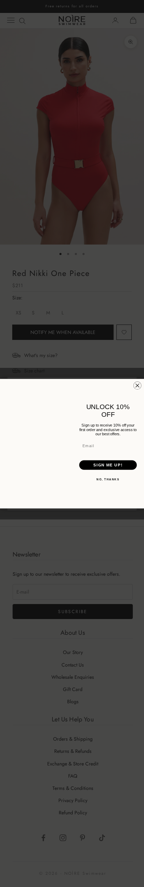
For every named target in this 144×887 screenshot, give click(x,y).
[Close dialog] (137, 385)
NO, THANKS (107, 479)
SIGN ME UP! (107, 465)
